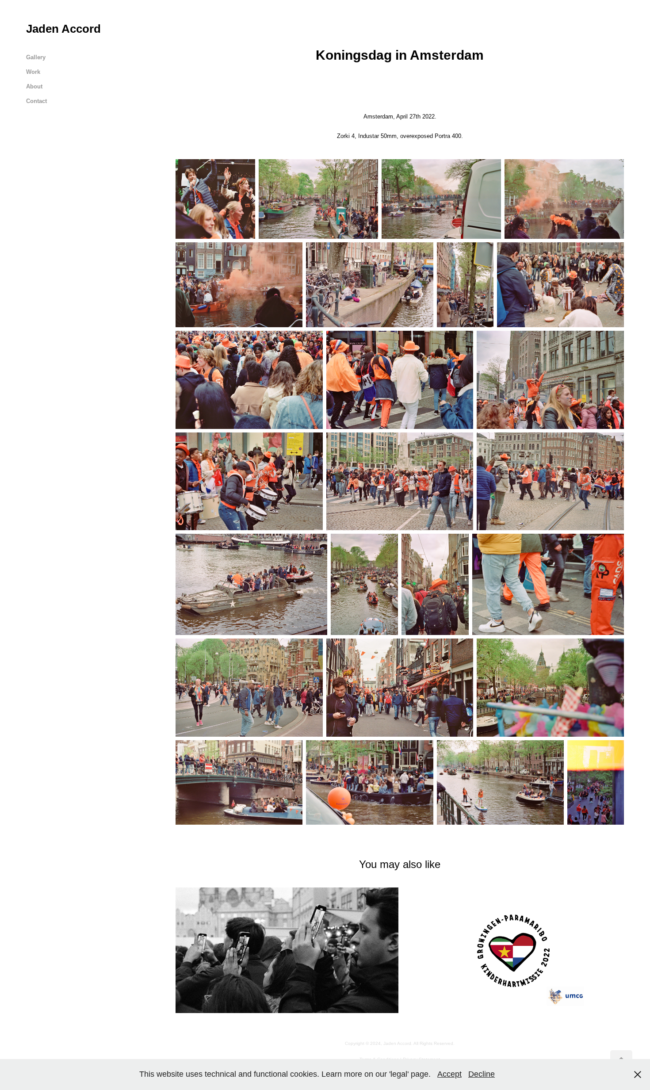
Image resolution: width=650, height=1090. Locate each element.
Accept (449, 1074)
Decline (481, 1074)
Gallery (36, 57)
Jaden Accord (63, 28)
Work (33, 72)
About (34, 86)
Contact (36, 101)
